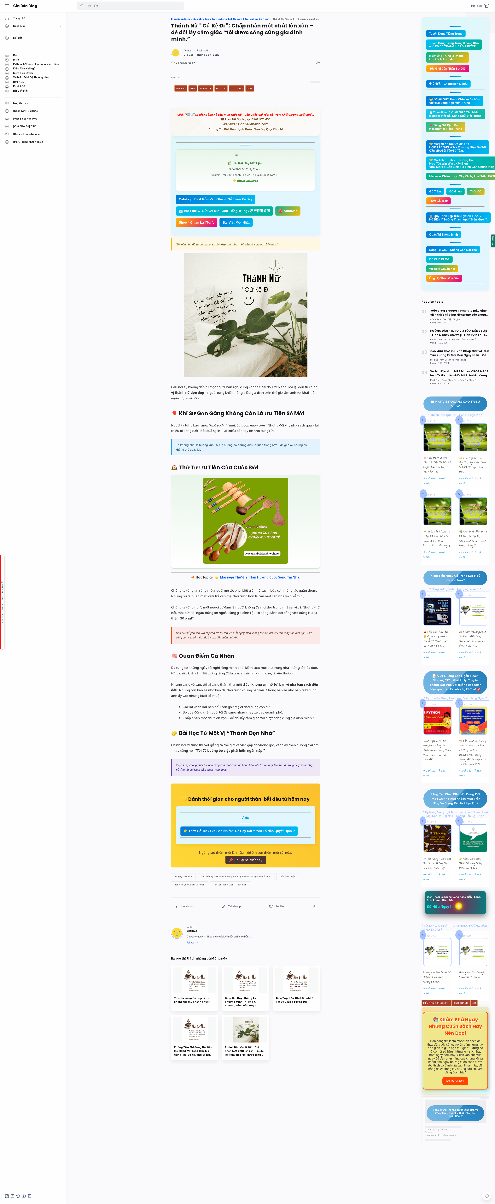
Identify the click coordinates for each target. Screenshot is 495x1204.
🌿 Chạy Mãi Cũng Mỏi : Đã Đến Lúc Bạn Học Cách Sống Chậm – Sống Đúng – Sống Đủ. (473, 538)
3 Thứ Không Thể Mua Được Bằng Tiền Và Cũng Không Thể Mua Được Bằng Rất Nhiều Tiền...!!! (455, 1113)
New (250, 88)
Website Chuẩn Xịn (442, 268)
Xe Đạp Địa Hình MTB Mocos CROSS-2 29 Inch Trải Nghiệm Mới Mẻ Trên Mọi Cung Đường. (459, 373)
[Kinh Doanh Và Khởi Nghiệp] (453, 359)
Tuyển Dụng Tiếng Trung (446, 33)
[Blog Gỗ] (434, 359)
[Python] (434, 339)
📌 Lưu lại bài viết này (245, 860)
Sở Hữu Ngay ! (439, 906)
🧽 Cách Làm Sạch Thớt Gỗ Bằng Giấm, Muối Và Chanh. (470, 863)
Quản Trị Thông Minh (443, 234)
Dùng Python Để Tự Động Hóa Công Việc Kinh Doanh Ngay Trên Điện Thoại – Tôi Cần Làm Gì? (437, 750)
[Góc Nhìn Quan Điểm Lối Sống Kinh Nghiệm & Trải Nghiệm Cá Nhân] (236, 876)
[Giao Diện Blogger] (452, 319)
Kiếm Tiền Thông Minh (436, 1003)
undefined (429, 478)
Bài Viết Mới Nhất (236, 222)
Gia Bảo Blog (25, 6)
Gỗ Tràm (435, 191)
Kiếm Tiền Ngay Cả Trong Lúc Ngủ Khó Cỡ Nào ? (455, 577)
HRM (192, 88)
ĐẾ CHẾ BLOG (439, 259)
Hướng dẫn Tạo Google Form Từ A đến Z (472, 974)
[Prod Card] (435, 380)
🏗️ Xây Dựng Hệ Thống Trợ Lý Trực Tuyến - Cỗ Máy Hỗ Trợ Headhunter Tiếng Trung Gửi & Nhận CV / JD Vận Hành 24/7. (472, 752)
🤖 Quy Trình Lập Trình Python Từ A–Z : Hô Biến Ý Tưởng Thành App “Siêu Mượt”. (458, 217)
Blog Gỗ (221, 88)
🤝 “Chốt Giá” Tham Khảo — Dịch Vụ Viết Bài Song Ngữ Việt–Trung (454, 101)
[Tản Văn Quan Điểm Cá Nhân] (189, 884)
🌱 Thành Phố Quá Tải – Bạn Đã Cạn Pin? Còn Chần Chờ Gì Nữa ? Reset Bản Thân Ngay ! (437, 538)
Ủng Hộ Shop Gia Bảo (444, 278)
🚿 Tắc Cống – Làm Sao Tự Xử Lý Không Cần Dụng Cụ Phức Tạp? (437, 863)
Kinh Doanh (461, 1003)
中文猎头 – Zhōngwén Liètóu (448, 83)
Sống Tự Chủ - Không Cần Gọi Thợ (453, 249)
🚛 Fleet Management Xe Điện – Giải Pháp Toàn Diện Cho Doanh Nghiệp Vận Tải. (472, 638)
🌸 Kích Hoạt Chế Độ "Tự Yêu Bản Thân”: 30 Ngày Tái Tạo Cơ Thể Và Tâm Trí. (437, 464)
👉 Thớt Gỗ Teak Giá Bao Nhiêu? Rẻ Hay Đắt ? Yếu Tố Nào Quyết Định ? (239, 831)
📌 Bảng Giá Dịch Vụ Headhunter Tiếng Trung (445, 127)
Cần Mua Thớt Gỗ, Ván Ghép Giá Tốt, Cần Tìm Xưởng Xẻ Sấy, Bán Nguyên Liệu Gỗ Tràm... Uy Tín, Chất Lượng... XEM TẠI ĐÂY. (459, 353)
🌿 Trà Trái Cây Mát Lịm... (245, 163)
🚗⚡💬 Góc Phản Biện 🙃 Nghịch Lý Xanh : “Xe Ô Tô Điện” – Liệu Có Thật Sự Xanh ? (436, 638)
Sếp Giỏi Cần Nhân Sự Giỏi (447, 68)
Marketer (206, 88)
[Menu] (7, 6)
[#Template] (436, 319)
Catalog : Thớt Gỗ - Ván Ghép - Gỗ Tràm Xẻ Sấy (215, 199)
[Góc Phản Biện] (287, 876)
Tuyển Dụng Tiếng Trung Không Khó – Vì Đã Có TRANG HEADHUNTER (454, 44)
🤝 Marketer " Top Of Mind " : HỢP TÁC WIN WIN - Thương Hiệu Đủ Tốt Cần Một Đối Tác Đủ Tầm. (457, 147)
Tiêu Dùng (236, 88)
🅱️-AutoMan (287, 211)
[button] (82, 6)
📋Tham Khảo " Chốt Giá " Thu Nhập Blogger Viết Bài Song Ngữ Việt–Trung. (455, 114)
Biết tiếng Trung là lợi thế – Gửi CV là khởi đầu (447, 57)
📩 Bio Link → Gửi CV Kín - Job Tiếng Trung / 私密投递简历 (224, 211)
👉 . (257, 577)
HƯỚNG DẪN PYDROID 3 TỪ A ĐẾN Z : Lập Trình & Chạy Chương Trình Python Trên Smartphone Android (459, 333)
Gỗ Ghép (455, 191)
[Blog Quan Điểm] (183, 876)
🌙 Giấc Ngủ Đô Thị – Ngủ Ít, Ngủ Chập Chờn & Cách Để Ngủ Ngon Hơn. (472, 464)
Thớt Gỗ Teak (438, 201)
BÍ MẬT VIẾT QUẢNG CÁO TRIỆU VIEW (455, 403)
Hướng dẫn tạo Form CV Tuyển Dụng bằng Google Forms (437, 977)
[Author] (188, 54)
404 (474, 1003)
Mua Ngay (455, 1081)
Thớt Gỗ (475, 191)
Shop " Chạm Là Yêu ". (196, 222)
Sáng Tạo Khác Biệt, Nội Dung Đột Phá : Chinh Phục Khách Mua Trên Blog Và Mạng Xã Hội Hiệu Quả (455, 798)
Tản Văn (181, 88)
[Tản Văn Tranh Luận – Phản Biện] (230, 884)
